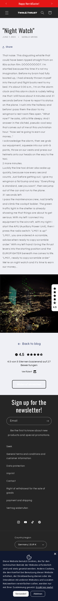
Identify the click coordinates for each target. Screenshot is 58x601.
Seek (9, 446)
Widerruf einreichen (29, 384)
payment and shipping (19, 500)
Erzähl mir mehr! (44, 587)
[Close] (55, 553)
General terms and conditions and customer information (25, 456)
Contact (11, 481)
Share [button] (9, 47)
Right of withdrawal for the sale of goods (25, 490)
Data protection (15, 466)
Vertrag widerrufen (17, 508)
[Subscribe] (47, 421)
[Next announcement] (51, 3)
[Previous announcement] (6, 3)
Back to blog (31, 343)
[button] (6, 12)
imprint (10, 473)
